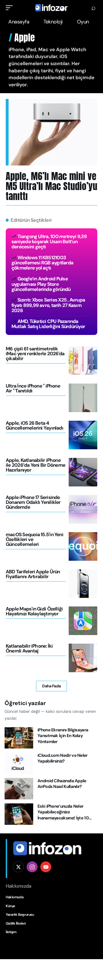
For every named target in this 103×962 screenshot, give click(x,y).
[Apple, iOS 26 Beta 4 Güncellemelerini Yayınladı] (83, 435)
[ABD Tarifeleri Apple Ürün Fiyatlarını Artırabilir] (83, 583)
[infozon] (51, 8)
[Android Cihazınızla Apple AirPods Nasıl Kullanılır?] (19, 788)
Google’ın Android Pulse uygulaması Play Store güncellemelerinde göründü (41, 284)
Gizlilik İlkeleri (16, 923)
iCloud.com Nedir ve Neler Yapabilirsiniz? (62, 758)
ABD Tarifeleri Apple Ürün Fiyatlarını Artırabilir (33, 574)
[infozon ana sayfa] (47, 848)
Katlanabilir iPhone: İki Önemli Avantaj (29, 648)
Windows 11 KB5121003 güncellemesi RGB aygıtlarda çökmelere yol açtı (42, 262)
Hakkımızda (14, 897)
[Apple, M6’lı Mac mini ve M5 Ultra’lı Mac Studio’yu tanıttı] (53, 132)
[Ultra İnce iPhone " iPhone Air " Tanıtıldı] (83, 398)
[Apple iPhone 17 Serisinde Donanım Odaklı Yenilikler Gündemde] (83, 509)
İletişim (11, 932)
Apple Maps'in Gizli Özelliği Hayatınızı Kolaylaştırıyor (34, 611)
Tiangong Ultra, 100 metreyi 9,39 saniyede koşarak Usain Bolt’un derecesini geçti (49, 241)
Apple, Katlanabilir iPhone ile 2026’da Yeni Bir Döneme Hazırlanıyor (35, 465)
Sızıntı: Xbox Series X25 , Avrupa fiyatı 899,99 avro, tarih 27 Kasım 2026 (48, 305)
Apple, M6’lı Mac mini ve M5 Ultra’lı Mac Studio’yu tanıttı (51, 186)
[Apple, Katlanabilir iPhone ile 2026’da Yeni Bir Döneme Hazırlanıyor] (83, 472)
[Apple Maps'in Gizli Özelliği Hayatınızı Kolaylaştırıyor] (83, 620)
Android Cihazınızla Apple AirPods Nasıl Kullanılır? (61, 784)
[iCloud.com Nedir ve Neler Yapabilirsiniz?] (19, 763)
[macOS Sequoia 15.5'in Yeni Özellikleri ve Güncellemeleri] (83, 546)
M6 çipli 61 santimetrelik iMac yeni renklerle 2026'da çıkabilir (35, 354)
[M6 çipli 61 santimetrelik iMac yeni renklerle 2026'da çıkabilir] (83, 360)
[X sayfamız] (18, 866)
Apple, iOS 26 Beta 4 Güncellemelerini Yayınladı (34, 425)
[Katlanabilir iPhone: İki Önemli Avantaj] (83, 658)
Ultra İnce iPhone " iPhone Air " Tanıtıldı (33, 388)
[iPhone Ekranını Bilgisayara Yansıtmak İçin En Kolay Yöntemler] (19, 738)
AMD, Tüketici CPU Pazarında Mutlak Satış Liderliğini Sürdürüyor (48, 324)
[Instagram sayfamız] (32, 866)
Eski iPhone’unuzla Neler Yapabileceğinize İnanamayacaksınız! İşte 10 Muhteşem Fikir (63, 815)
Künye (10, 906)
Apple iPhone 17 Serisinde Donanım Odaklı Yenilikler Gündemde (33, 502)
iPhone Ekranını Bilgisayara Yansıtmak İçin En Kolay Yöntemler (62, 736)
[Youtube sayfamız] (45, 866)
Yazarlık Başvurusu (20, 914)
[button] (10, 7)
